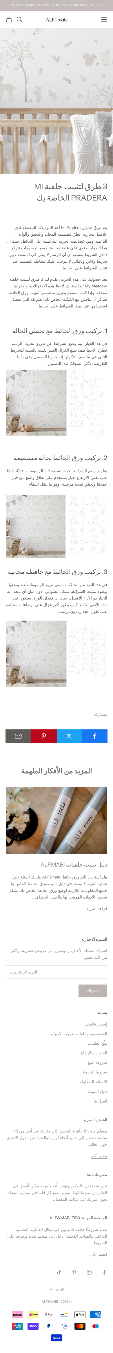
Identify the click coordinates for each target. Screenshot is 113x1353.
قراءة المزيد (96, 909)
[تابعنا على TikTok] (59, 1272)
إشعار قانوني (96, 1024)
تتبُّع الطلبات (97, 1043)
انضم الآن (99, 1254)
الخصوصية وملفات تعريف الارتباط (78, 1034)
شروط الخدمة (95, 1072)
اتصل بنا (100, 1101)
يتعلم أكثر (99, 1156)
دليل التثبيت (97, 1091)
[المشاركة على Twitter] (69, 736)
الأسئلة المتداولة (93, 1081)
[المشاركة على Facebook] (94, 736)
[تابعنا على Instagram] (89, 1272)
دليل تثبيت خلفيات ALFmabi (73, 864)
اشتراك (93, 991)
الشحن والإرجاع (94, 1053)
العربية (59, 1289)
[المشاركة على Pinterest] (44, 736)
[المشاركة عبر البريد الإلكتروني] (18, 736)
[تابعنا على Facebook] (104, 1272)
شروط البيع (97, 1062)
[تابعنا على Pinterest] (74, 1272)
